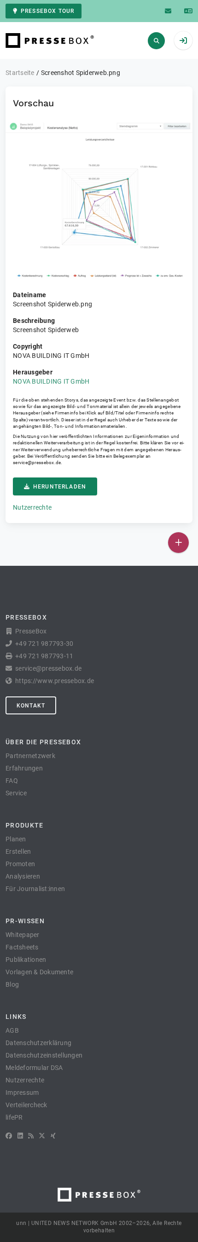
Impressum (22, 1092)
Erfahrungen (24, 768)
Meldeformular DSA (34, 1067)
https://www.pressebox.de (54, 680)
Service (16, 793)
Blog (12, 984)
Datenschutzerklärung (38, 1042)
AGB (12, 1030)
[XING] (53, 1135)
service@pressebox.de (37, 462)
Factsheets (22, 947)
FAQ (12, 780)
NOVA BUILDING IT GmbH (51, 381)
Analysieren (23, 876)
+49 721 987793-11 (44, 656)
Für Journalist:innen (35, 888)
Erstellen (18, 851)
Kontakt (31, 705)
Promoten (20, 864)
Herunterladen (59, 486)
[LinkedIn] (20, 1135)
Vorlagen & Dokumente (39, 972)
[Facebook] (9, 1135)
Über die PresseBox (43, 742)
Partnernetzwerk (30, 755)
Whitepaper (23, 934)
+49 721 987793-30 (44, 643)
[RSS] (31, 1135)
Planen (16, 839)
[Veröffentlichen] (178, 542)
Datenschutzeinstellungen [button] (44, 1055)
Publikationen (26, 959)
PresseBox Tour (47, 11)
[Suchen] (156, 40)
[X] (42, 1135)
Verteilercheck (26, 1105)
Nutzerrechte (32, 507)
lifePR (14, 1117)
